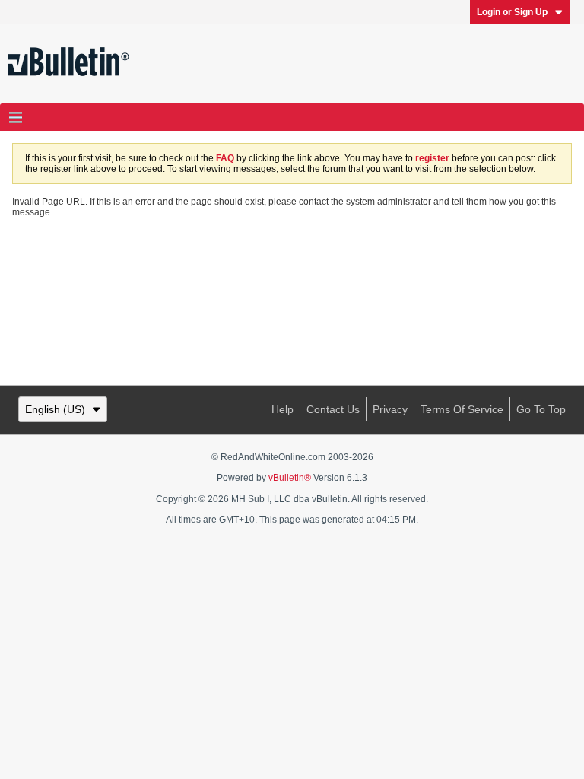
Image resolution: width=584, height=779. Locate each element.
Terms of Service (462, 409)
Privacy (390, 409)
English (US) (55, 409)
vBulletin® (289, 477)
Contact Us (333, 409)
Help (282, 409)
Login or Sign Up (512, 12)
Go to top (541, 409)
